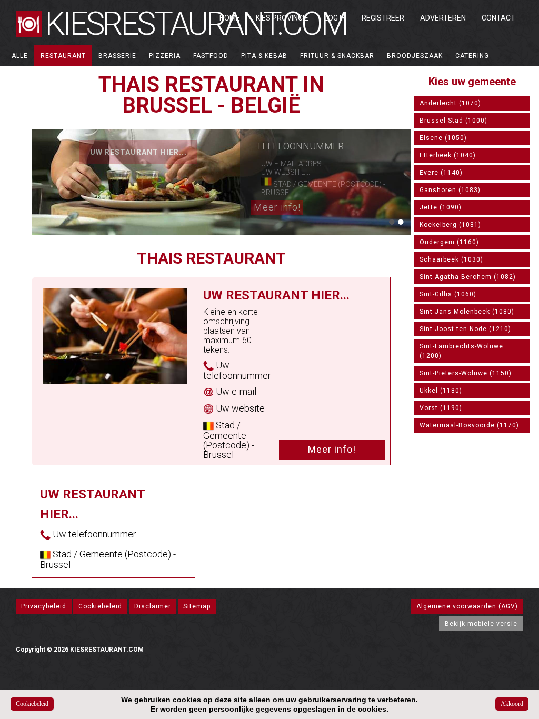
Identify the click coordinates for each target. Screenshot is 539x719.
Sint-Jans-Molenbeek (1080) (467, 311)
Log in (335, 18)
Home (229, 18)
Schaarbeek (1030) (451, 259)
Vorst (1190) (441, 408)
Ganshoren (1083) (450, 190)
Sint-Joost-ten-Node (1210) (465, 329)
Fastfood (210, 55)
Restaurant (63, 55)
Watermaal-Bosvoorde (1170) (469, 425)
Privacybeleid (43, 606)
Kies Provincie (282, 18)
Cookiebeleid (100, 606)
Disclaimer (152, 606)
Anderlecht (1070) (450, 103)
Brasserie (117, 55)
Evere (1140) (441, 172)
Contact (498, 18)
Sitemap (197, 606)
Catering (472, 55)
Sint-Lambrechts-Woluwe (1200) (461, 351)
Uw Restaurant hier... (138, 152)
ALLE (20, 55)
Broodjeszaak (415, 55)
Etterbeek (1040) (448, 155)
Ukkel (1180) (441, 390)
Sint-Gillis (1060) (448, 294)
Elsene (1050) (443, 138)
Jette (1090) (441, 207)
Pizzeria (165, 55)
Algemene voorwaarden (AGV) (467, 606)
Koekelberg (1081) (450, 224)
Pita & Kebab (264, 55)
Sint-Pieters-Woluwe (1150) (466, 373)
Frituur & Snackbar (337, 55)
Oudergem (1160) (449, 242)
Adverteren (443, 18)
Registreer (383, 18)
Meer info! (277, 207)
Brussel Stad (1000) (453, 120)
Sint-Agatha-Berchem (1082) (468, 277)
